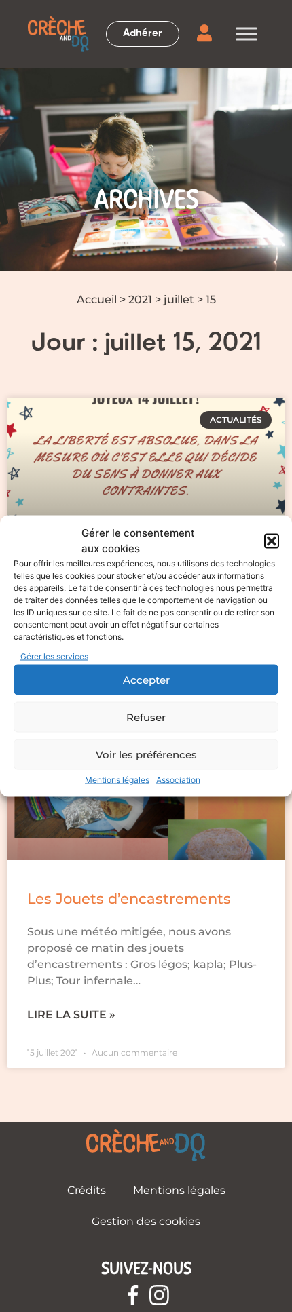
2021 (140, 299)
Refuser (146, 716)
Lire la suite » (71, 1014)
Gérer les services (54, 656)
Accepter (146, 679)
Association (178, 780)
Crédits (86, 1190)
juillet (179, 299)
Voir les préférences (146, 754)
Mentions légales (117, 780)
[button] (271, 540)
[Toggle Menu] (246, 33)
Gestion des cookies (146, 1221)
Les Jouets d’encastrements (129, 898)
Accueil (97, 299)
